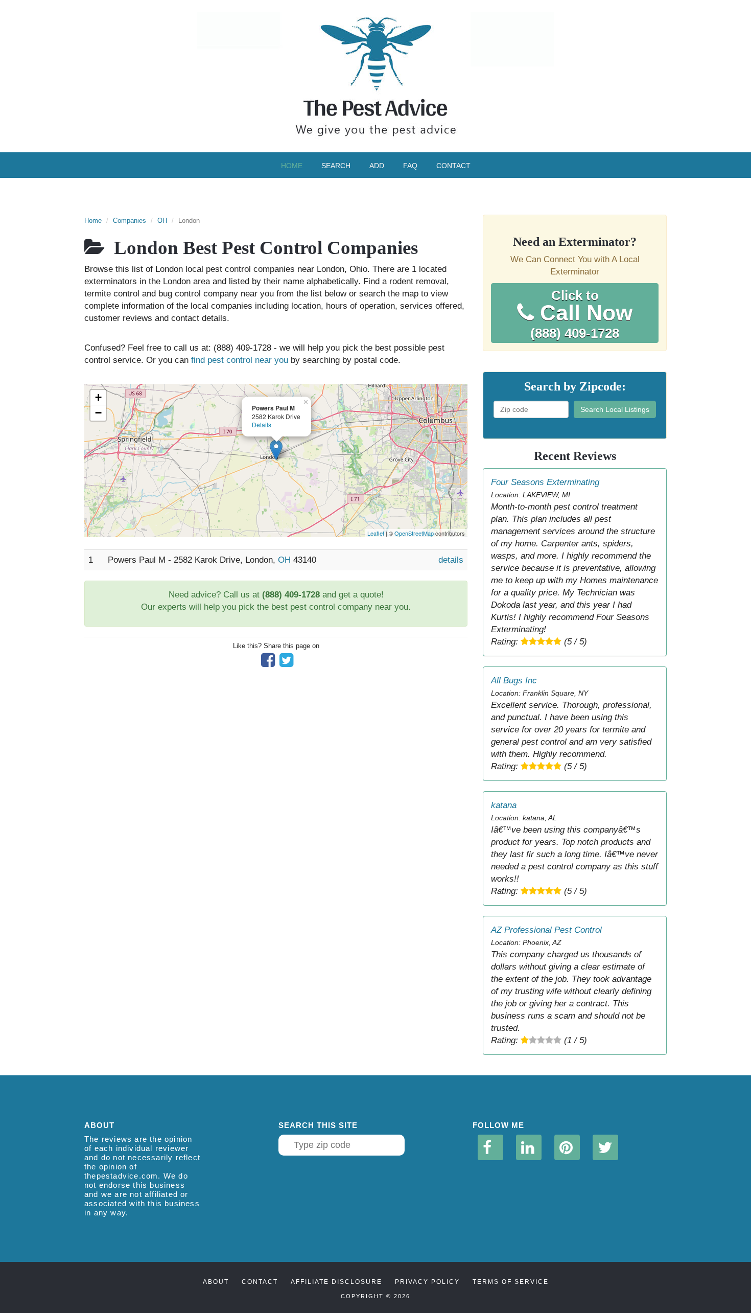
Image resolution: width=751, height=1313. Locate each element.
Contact (453, 166)
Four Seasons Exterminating (545, 482)
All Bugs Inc (514, 680)
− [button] (98, 412)
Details (261, 424)
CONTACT (260, 1281)
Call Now (581, 314)
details (450, 560)
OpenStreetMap (414, 533)
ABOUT (216, 1281)
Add (376, 166)
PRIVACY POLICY (427, 1281)
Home (291, 166)
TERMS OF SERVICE (511, 1281)
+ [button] (98, 397)
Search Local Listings (614, 409)
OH (162, 220)
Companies (129, 220)
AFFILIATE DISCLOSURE (336, 1281)
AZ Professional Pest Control (546, 930)
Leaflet (375, 533)
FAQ (410, 166)
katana (504, 805)
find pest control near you (239, 360)
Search (335, 166)
